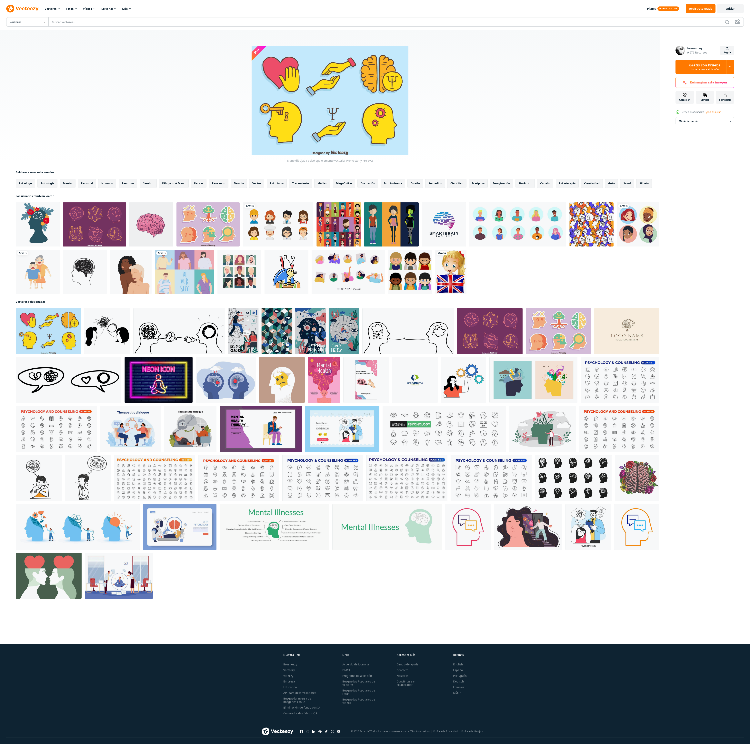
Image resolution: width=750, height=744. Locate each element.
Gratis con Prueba (705, 67)
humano (107, 183)
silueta (644, 183)
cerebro (148, 183)
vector (256, 183)
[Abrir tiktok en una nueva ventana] (326, 731)
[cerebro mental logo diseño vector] (415, 380)
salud (627, 183)
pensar (198, 183)
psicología (47, 183)
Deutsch (458, 681)
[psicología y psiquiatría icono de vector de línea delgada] (468, 527)
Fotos (70, 9)
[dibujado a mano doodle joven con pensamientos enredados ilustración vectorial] (39, 478)
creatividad (592, 183)
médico (322, 183)
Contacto (402, 670)
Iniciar (730, 8)
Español (458, 670)
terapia (239, 183)
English (458, 664)
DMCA (346, 670)
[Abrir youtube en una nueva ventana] (338, 731)
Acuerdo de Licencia (355, 664)
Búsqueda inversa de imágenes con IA (297, 700)
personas (128, 183)
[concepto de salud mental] (119, 576)
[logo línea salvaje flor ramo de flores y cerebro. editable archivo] (626, 331)
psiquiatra (277, 183)
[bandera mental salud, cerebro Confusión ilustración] (366, 380)
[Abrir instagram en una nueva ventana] (307, 731)
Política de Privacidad (445, 731)
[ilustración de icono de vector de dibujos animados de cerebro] (151, 224)
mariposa (478, 183)
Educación (290, 687)
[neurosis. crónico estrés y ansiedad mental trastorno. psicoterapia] (588, 527)
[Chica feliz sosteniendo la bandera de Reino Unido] (450, 272)
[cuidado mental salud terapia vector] (261, 429)
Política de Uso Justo (473, 731)
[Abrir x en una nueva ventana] (332, 731)
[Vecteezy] (22, 9)
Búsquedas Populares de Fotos (358, 692)
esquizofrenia (393, 183)
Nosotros (402, 676)
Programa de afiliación (357, 676)
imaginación (501, 183)
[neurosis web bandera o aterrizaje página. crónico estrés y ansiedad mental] (342, 429)
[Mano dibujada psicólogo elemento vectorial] (48, 331)
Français (458, 687)
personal (87, 183)
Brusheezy (290, 664)
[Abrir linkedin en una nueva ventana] (313, 731)
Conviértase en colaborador (406, 683)
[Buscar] (727, 22)
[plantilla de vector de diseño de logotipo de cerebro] (444, 224)
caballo (545, 183)
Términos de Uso (420, 731)
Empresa (289, 681)
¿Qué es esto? (713, 112)
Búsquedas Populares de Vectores (358, 683)
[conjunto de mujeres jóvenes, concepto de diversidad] (638, 224)
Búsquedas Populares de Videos (358, 701)
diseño (415, 183)
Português (460, 676)
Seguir (727, 52)
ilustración (368, 183)
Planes (651, 8)
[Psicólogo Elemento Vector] (208, 224)
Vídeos (87, 9)
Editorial (107, 9)
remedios (435, 183)
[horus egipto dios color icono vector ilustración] (286, 272)
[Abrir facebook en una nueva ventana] (301, 731)
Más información (688, 121)
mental (67, 183)
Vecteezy (289, 670)
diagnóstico (344, 183)
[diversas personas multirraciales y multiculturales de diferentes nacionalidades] (184, 272)
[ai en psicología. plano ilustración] (179, 527)
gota (611, 183)
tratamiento (300, 183)
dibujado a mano (173, 183)
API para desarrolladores (299, 693)
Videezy (288, 676)
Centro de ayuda (407, 664)
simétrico (525, 183)
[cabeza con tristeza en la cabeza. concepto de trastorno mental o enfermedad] (282, 380)
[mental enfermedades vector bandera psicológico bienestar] (387, 527)
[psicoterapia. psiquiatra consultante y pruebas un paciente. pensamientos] (130, 429)
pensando (218, 183)
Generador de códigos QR (300, 713)
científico (456, 183)
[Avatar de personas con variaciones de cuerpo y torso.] (338, 224)
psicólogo (25, 183)
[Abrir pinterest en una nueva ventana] (320, 731)
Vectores (50, 9)
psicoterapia (567, 183)
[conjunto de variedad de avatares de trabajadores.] (278, 224)
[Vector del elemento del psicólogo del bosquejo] (94, 224)
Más (125, 9)
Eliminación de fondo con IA (301, 707)
